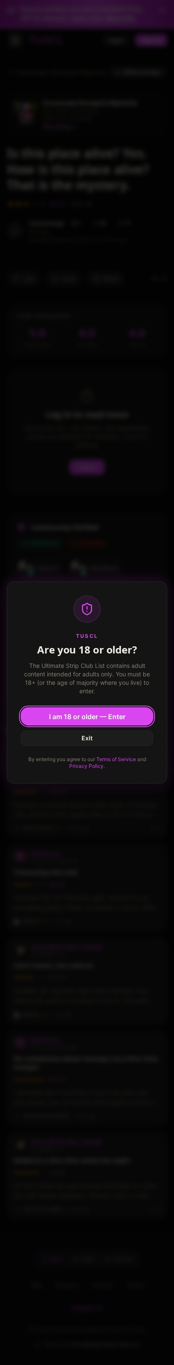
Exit (87, 738)
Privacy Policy (86, 766)
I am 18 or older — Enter (87, 716)
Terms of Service (116, 759)
